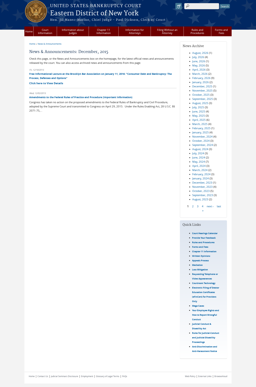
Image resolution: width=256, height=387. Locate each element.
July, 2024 (198, 153)
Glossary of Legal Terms (107, 376)
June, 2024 (198, 157)
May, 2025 (198, 115)
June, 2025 (198, 111)
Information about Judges (73, 31)
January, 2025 (200, 132)
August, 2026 (200, 53)
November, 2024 (202, 136)
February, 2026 (201, 78)
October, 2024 (201, 140)
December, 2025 (202, 86)
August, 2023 (200, 199)
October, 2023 (201, 191)
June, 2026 (198, 61)
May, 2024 (198, 161)
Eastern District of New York (94, 13)
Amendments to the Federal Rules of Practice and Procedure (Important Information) (80, 97)
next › (210, 206)
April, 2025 (199, 120)
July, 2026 (198, 57)
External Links (205, 376)
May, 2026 (198, 65)
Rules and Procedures (197, 31)
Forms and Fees (221, 31)
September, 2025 (202, 99)
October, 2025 (201, 94)
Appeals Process (200, 260)
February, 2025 (201, 128)
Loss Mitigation (200, 269)
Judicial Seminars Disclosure (64, 376)
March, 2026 (200, 73)
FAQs (124, 376)
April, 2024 (199, 166)
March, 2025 (200, 124)
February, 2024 (201, 174)
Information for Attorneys (134, 31)
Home (29, 31)
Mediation (197, 265)
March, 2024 (200, 170)
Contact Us (42, 376)
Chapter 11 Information (103, 31)
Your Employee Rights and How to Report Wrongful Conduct (205, 315)
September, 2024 (202, 145)
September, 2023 (202, 195)
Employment (87, 376)
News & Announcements (49, 43)
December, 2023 (202, 182)
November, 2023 (202, 186)
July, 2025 (198, 107)
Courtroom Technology (203, 283)
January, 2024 (200, 178)
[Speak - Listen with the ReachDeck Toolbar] (178, 6)
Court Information (45, 31)
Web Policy (190, 376)
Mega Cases (198, 305)
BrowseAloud (220, 376)
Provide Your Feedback (204, 237)
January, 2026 (200, 82)
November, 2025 (202, 90)
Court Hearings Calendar (205, 233)
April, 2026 (199, 69)
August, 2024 (200, 149)
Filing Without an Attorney (167, 31)
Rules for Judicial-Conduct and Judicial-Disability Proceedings (205, 338)
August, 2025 (200, 103)
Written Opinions (201, 256)
